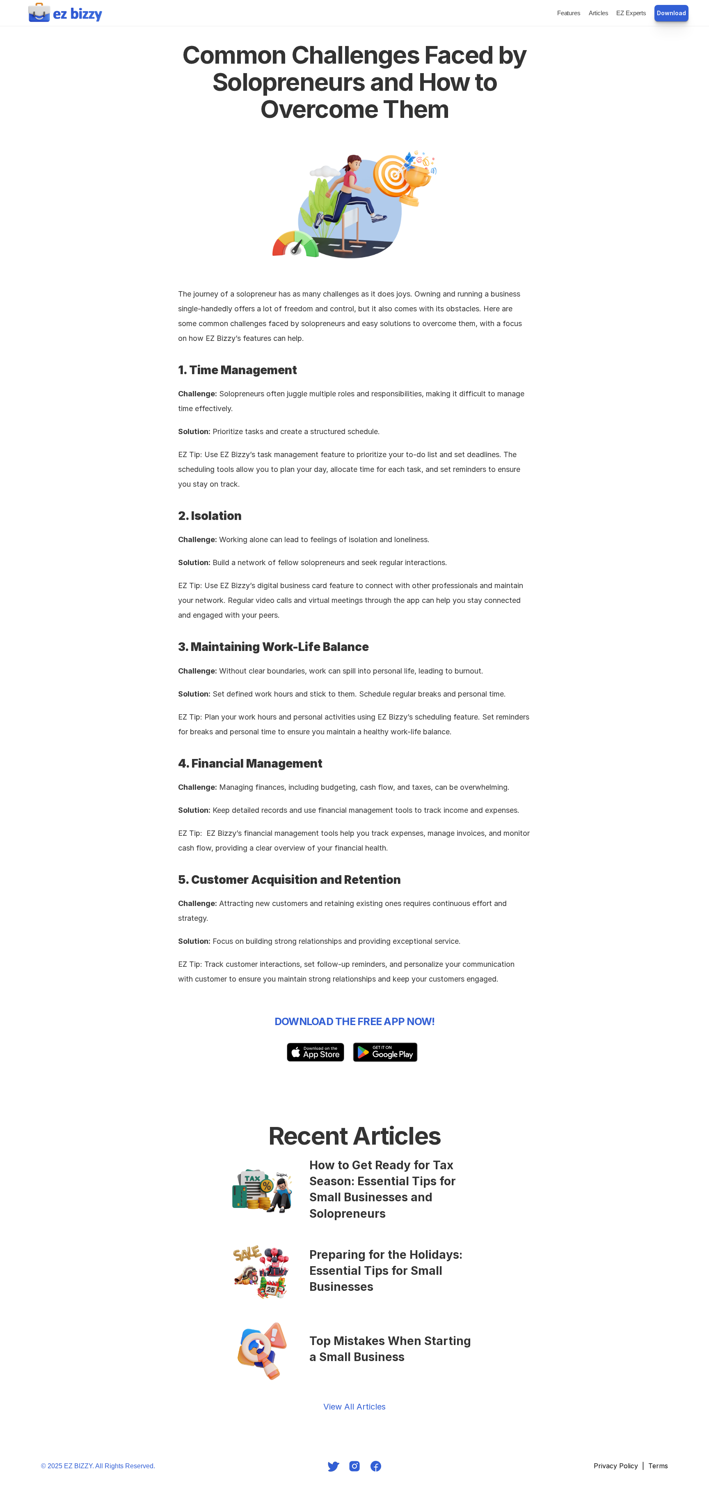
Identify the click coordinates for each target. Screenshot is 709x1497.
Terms (658, 1466)
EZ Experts (631, 12)
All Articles (365, 1407)
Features (569, 12)
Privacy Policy (616, 1466)
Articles (598, 12)
